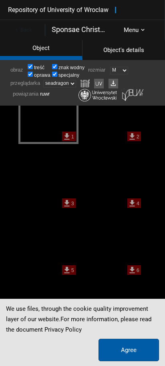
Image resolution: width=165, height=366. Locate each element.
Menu (131, 30)
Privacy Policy (63, 329)
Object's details (123, 50)
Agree (129, 350)
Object (41, 48)
